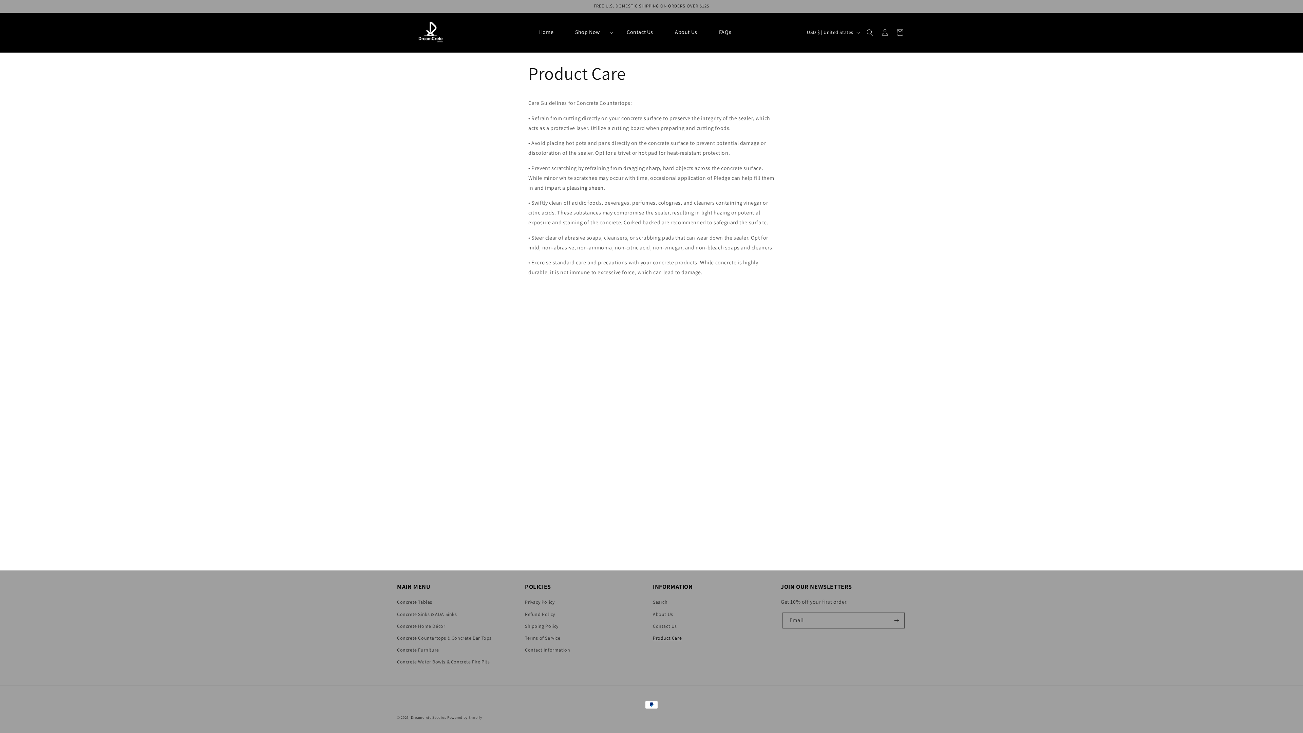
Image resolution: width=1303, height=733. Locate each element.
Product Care (667, 638)
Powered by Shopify (464, 717)
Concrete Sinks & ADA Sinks (427, 614)
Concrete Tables (414, 602)
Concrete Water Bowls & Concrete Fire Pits (443, 662)
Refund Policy (540, 614)
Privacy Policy (539, 602)
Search (660, 602)
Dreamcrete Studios (429, 717)
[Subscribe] (896, 620)
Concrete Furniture (418, 650)
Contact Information (547, 650)
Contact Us (665, 626)
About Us (663, 614)
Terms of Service (543, 638)
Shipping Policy (542, 626)
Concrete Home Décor (421, 626)
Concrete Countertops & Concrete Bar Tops (444, 638)
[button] (590, 32)
